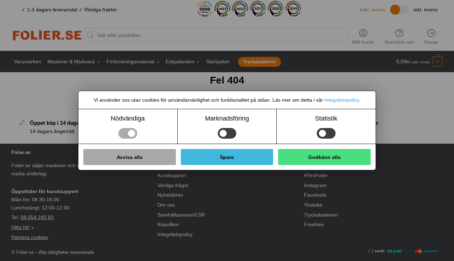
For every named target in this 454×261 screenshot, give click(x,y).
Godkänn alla (324, 157)
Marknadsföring (227, 118)
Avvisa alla (130, 157)
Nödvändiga (128, 118)
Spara (227, 157)
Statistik (326, 118)
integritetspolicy (342, 100)
